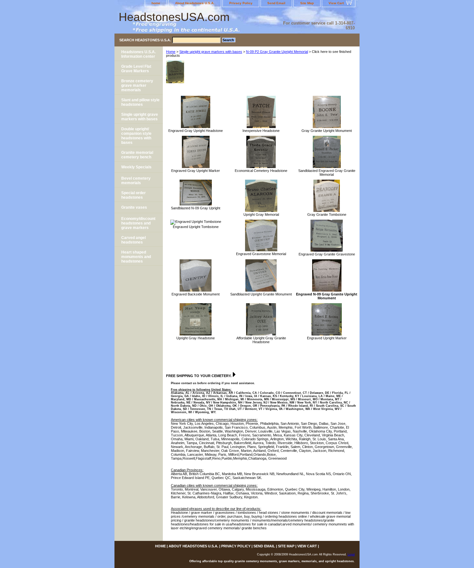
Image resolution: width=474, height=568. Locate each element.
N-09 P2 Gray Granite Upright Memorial (277, 52)
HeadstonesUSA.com (174, 17)
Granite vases (134, 207)
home (156, 3)
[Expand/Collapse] (234, 374)
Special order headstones (133, 195)
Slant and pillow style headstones (140, 102)
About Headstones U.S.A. (194, 3)
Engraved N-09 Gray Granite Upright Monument (326, 296)
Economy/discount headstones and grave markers (138, 223)
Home (170, 52)
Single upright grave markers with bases (210, 52)
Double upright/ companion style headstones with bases (136, 136)
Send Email (276, 3)
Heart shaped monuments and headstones (136, 257)
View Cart (336, 3)
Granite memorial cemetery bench (137, 154)
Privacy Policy (240, 3)
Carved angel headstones (133, 239)
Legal (351, 554)
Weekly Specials (136, 167)
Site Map (307, 3)
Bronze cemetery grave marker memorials (137, 85)
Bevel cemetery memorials (136, 180)
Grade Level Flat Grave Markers (136, 68)
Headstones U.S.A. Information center (138, 54)
